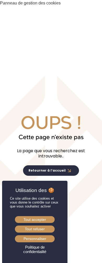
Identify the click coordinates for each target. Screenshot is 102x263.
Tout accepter (35, 219)
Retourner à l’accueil (47, 170)
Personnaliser (35, 239)
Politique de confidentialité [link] (34, 249)
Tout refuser (35, 229)
